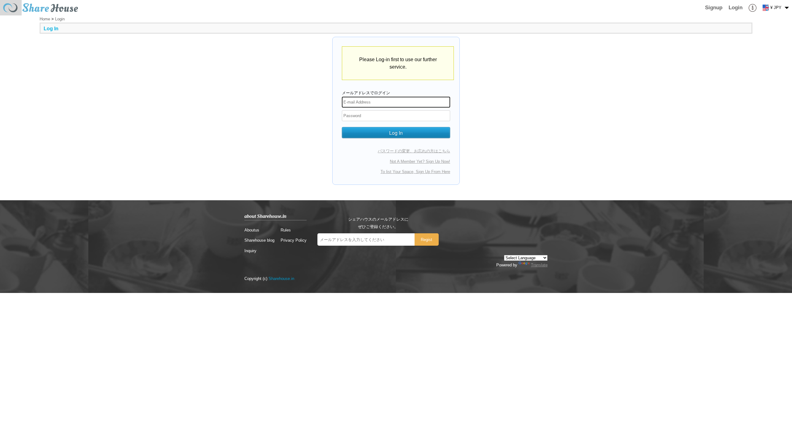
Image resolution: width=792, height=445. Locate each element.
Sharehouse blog (259, 240)
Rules (286, 230)
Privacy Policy (294, 240)
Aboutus (251, 230)
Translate (539, 265)
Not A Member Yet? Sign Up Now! (420, 161)
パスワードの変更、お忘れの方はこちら (414, 151)
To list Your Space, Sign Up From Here (415, 171)
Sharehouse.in (281, 278)
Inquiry (250, 250)
